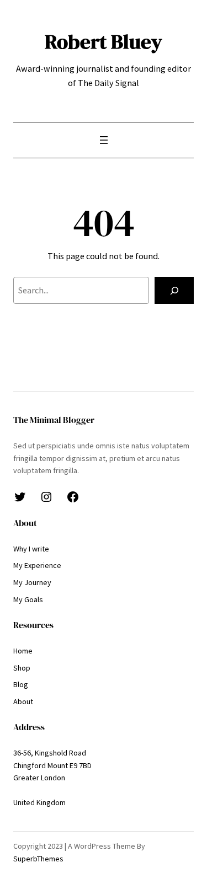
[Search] (174, 290)
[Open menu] (103, 140)
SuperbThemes (38, 859)
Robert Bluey (103, 41)
